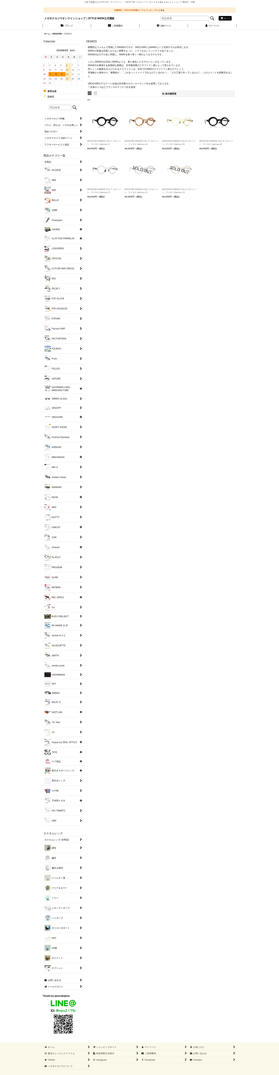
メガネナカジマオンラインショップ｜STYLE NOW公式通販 (79, 18)
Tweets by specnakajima (56, 995)
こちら (162, 10)
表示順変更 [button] (170, 93)
